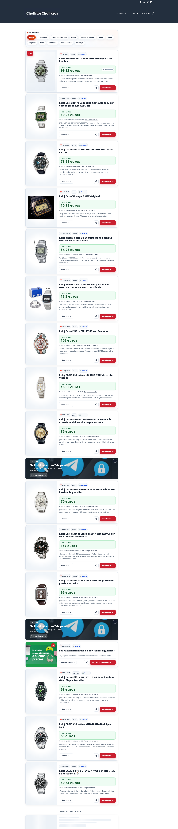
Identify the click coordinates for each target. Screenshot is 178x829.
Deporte (32, 43)
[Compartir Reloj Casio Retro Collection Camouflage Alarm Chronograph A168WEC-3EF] (96, 134)
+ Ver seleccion (67, 662)
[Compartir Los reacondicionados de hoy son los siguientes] (86, 662)
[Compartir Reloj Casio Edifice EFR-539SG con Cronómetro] (96, 360)
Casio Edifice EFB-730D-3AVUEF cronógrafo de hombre (85, 60)
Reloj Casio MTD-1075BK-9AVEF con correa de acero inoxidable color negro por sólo (85, 421)
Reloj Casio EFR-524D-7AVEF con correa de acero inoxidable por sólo (87, 491)
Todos (31, 37)
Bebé (42, 43)
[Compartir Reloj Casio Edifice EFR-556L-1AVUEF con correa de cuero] (96, 181)
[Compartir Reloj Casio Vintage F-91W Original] (96, 222)
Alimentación (66, 43)
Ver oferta (106, 88)
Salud (101, 37)
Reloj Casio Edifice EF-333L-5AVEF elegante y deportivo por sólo (87, 582)
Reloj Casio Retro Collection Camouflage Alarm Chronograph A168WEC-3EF (86, 104)
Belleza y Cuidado (87, 37)
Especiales (120, 13)
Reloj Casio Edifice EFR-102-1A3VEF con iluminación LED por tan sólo (86, 679)
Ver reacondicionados (101, 662)
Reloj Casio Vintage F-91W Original (79, 196)
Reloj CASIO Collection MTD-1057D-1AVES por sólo (85, 726)
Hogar (73, 37)
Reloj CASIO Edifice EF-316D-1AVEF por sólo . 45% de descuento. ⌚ (87, 772)
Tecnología (43, 37)
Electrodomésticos (59, 37)
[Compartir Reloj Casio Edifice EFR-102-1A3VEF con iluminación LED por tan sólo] (96, 709)
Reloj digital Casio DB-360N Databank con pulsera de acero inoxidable (86, 239)
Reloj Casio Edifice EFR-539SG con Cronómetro (85, 331)
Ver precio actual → (88, 75)
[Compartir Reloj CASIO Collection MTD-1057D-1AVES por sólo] (96, 755)
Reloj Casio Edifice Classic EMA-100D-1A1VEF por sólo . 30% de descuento (87, 535)
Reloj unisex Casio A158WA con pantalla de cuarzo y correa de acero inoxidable (84, 286)
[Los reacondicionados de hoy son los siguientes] (41, 654)
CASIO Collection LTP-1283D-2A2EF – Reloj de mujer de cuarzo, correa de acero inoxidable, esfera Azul (85, 818)
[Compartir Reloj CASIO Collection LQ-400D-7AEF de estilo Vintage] (96, 404)
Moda (110, 37)
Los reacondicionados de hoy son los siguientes (87, 650)
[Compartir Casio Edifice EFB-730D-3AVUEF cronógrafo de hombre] (96, 87)
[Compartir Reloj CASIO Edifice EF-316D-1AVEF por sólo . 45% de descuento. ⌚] (96, 800)
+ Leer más (65, 88)
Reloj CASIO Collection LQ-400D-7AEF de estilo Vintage (85, 376)
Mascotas (52, 43)
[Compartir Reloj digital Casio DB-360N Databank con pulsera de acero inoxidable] (96, 269)
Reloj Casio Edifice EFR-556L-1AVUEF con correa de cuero (86, 151)
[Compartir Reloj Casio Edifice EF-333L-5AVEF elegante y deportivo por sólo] (96, 612)
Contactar (134, 13)
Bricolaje (79, 43)
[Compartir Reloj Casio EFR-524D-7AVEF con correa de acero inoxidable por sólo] (96, 518)
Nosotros (146, 13)
